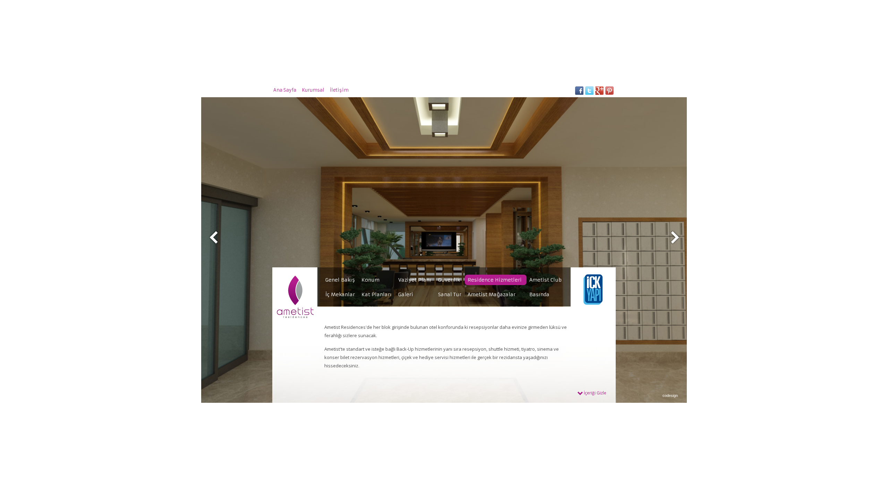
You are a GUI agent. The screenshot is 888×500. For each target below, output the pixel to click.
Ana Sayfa (284, 90)
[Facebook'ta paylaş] (579, 93)
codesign (670, 395)
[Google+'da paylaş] (599, 93)
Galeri (405, 294)
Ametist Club (545, 280)
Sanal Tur (449, 294)
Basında (539, 294)
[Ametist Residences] (295, 318)
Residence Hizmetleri (495, 280)
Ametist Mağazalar (491, 294)
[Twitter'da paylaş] (589, 93)
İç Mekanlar (340, 294)
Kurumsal (313, 90)
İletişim (339, 90)
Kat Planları (376, 294)
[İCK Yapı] (593, 318)
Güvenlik (449, 280)
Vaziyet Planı (414, 280)
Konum (370, 280)
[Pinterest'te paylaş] (609, 93)
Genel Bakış (340, 280)
